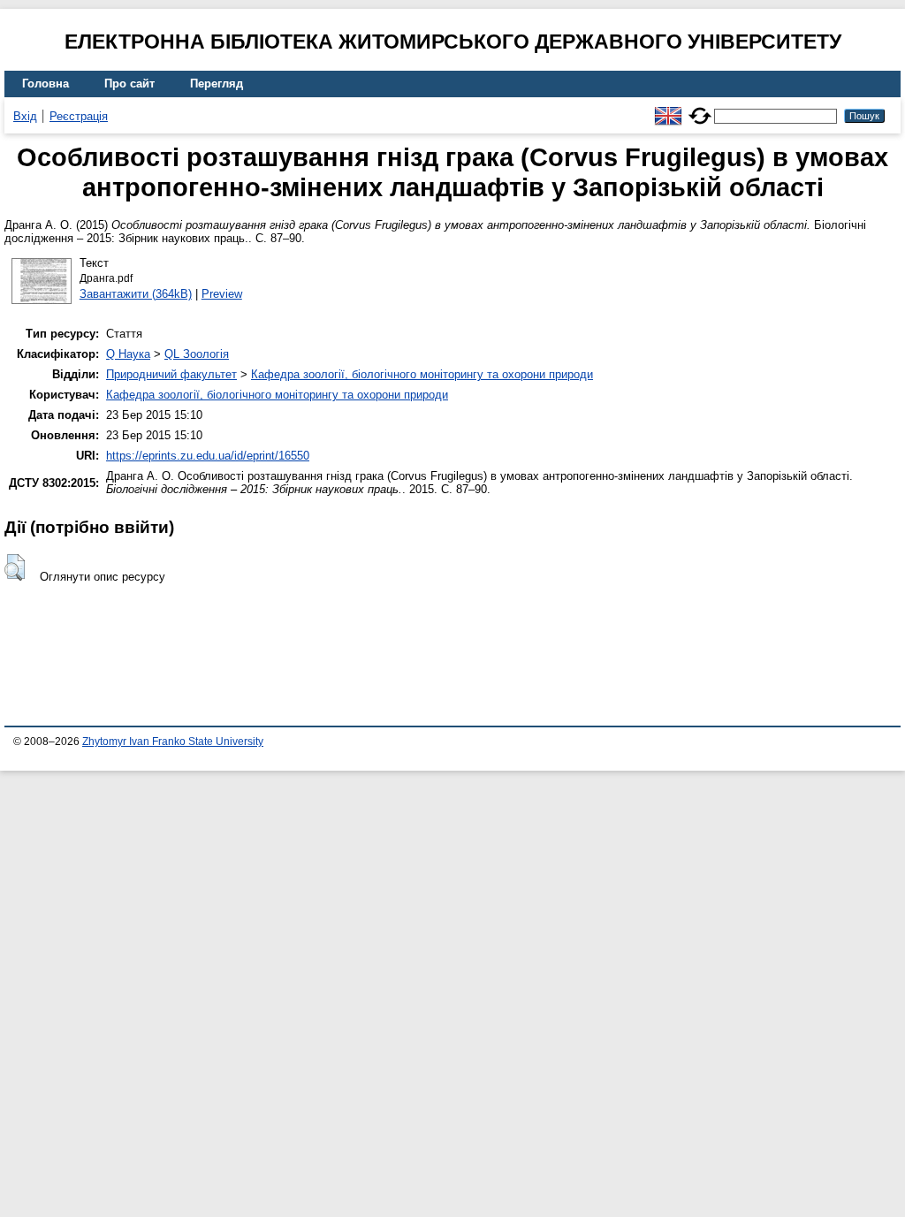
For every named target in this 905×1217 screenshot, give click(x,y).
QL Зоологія (196, 354)
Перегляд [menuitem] (216, 83)
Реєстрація (78, 116)
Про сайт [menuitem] (129, 83)
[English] (668, 108)
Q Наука (128, 354)
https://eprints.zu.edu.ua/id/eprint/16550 (207, 455)
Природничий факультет (171, 374)
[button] (14, 567)
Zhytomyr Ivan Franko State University (172, 741)
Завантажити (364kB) (136, 293)
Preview (222, 293)
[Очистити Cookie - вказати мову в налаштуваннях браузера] (700, 108)
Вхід (25, 116)
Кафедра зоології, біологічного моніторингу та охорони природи (422, 374)
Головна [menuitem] (45, 83)
